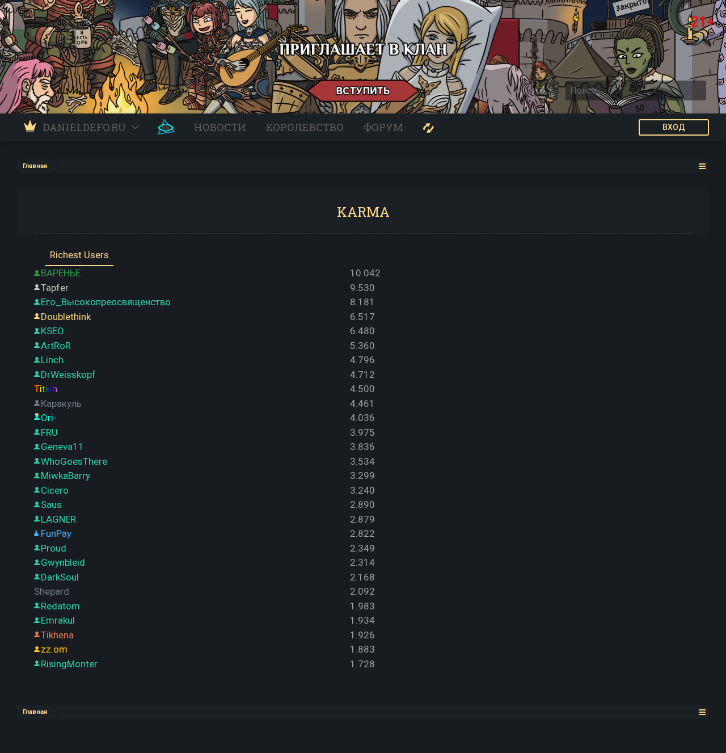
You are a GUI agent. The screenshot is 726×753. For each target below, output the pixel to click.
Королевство (305, 127)
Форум (383, 127)
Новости (220, 127)
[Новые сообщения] (428, 127)
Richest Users (79, 254)
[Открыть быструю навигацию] (702, 166)
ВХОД (673, 127)
